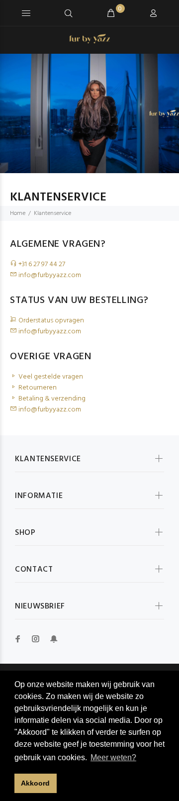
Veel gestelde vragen (50, 377)
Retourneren (37, 388)
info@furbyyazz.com (49, 275)
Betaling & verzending (51, 398)
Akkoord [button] (35, 783)
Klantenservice (52, 213)
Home (17, 213)
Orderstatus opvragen (50, 320)
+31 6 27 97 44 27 (41, 264)
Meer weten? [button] (113, 757)
